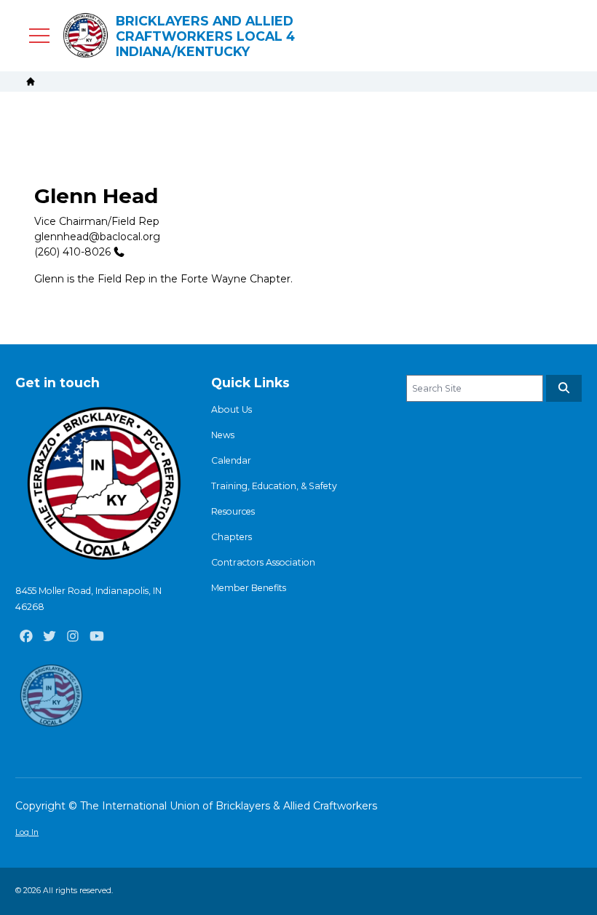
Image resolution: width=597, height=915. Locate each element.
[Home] (30, 81)
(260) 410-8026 (72, 251)
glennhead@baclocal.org (97, 236)
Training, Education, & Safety (274, 485)
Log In (27, 832)
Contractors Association (263, 562)
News (222, 434)
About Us (231, 409)
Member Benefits (248, 587)
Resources (233, 511)
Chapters (231, 536)
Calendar (231, 460)
